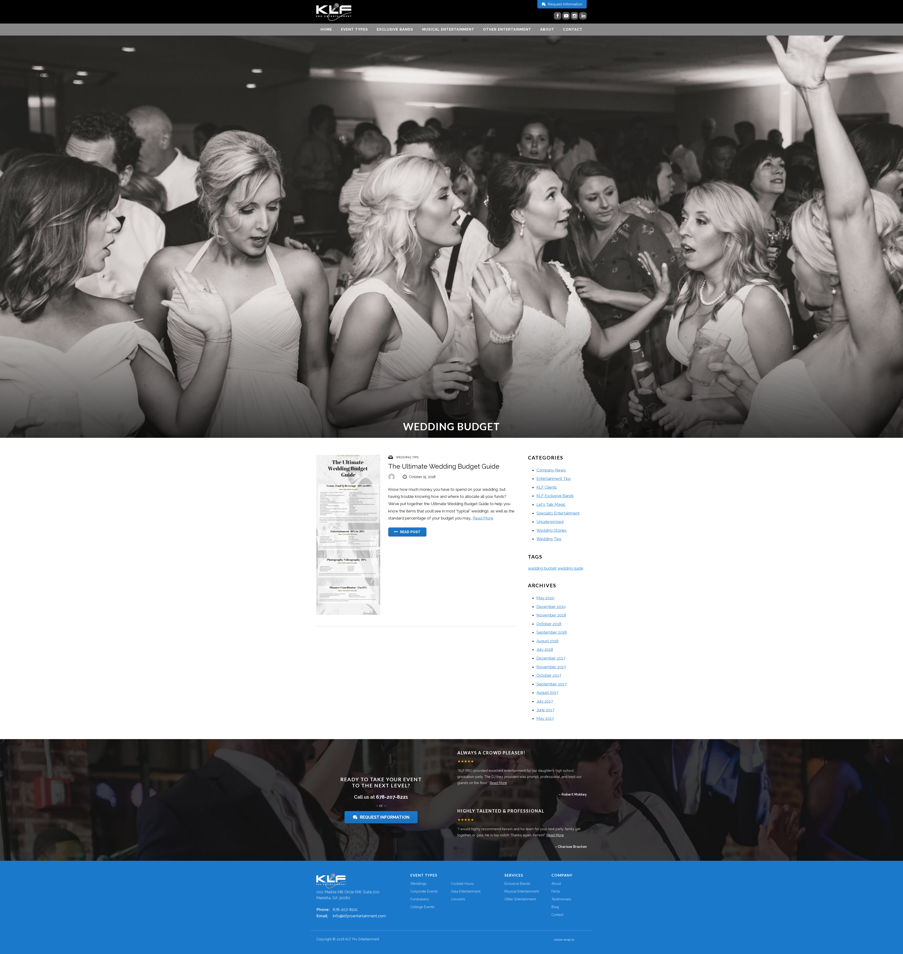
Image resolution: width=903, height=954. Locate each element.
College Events (422, 907)
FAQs (555, 891)
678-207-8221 (392, 797)
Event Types (354, 29)
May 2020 (545, 598)
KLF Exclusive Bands (555, 495)
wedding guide (570, 568)
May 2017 (545, 718)
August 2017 (547, 692)
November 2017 (551, 666)
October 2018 (548, 623)
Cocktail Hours (462, 884)
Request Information (564, 4)
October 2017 (548, 675)
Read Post (409, 532)
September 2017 (551, 684)
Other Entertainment (507, 29)
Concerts (458, 899)
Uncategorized (549, 521)
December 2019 (551, 606)
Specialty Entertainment (558, 513)
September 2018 (551, 632)
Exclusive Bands (395, 29)
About (547, 29)
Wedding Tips (407, 457)
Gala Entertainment (465, 891)
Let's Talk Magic (551, 504)
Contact (572, 29)
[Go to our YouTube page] (566, 16)
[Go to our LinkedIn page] (583, 16)
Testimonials (561, 899)
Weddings (418, 884)
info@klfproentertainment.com (359, 916)
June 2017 (545, 710)
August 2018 (547, 641)
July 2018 (544, 649)
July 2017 (544, 701)
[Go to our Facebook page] (557, 16)
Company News (551, 470)
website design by (564, 940)
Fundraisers (419, 899)
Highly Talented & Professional (500, 810)
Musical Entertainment (448, 29)
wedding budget (542, 568)
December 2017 (550, 658)
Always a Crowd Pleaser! (491, 752)
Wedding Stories (551, 530)
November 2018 (551, 615)
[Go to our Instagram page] (574, 16)
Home (326, 29)
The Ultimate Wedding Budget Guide (443, 466)
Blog (555, 907)
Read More (483, 518)
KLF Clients (546, 487)
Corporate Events (424, 891)
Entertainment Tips (553, 478)
